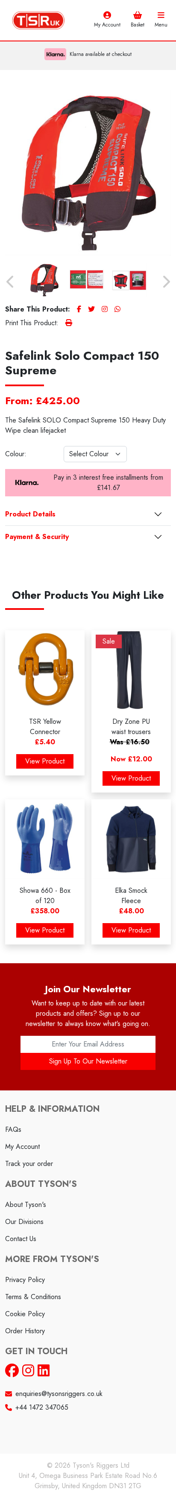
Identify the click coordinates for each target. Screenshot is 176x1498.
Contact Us (20, 1239)
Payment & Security (37, 537)
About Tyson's (25, 1204)
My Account (22, 1146)
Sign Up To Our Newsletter (88, 1061)
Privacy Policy (25, 1280)
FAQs (13, 1129)
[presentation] (10, 282)
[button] (143, 20)
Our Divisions (24, 1222)
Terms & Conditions (33, 1297)
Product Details (30, 514)
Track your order (29, 1164)
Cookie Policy (25, 1314)
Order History (25, 1331)
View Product (45, 761)
